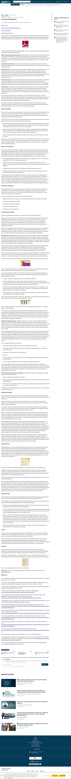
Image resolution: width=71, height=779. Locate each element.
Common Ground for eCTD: (7, 33)
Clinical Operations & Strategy (49, 4)
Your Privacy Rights (35, 746)
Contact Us (35, 740)
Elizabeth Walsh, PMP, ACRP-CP (23, 726)
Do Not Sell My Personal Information (35, 742)
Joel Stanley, (29, 693)
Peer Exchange (34, 4)
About (35, 737)
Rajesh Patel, (20, 682)
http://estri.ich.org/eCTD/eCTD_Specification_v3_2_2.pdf (18, 602)
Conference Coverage (28, 4)
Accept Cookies (62, 775)
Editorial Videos (42, 4)
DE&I (38, 4)
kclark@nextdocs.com (5, 572)
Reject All (55, 775)
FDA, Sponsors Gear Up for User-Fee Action (7, 653)
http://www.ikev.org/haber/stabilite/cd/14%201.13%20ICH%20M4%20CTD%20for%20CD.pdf (21, 598)
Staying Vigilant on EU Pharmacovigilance (22, 653)
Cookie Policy (10, 777)
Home (28, 770)
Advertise (35, 739)
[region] (35, 775)
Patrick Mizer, (20, 704)
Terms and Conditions (35, 745)
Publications (43, 1)
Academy (38, 1)
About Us (33, 770)
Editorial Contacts (35, 741)
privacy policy (22, 666)
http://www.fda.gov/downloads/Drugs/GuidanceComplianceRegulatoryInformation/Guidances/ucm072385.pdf (25, 613)
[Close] (69, 775)
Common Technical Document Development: (11, 28)
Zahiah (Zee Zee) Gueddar (27, 682)
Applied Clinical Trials (5, 16)
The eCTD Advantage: (6, 30)
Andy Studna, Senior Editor (36, 693)
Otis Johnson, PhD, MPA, (22, 693)
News (35, 1)
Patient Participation (57, 4)
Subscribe (44, 664)
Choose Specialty (14, 4)
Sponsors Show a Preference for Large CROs (42, 653)
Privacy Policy (35, 743)
